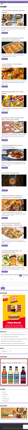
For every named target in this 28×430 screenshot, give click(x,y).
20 (10, 275)
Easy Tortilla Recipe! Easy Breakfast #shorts (9, 336)
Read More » (4, 32)
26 (25, 277)
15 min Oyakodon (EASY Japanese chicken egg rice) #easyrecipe (14, 339)
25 (23, 277)
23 (17, 275)
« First (2, 275)
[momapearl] (14, 2)
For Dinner (4, 396)
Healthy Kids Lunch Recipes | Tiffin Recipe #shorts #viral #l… (13, 343)
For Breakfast (5, 394)
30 (3, 279)
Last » (12, 279)
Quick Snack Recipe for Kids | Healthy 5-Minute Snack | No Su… (14, 334)
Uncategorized (5, 400)
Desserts (4, 392)
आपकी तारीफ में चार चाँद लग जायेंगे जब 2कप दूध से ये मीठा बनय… (12, 341)
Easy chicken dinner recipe (10, 173)
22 (15, 275)
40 (6, 279)
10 (7, 275)
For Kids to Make (5, 398)
